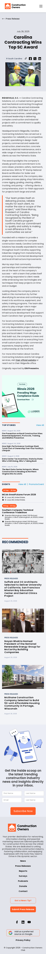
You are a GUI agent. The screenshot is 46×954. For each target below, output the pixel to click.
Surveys (23, 876)
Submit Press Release (23, 909)
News (23, 861)
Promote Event (36, 484)
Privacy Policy (23, 940)
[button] (41, 6)
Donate (23, 886)
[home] (14, 6)
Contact (23, 891)
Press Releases (23, 866)
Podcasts (23, 881)
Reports (23, 871)
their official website (26, 360)
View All (40, 425)
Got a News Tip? (23, 900)
